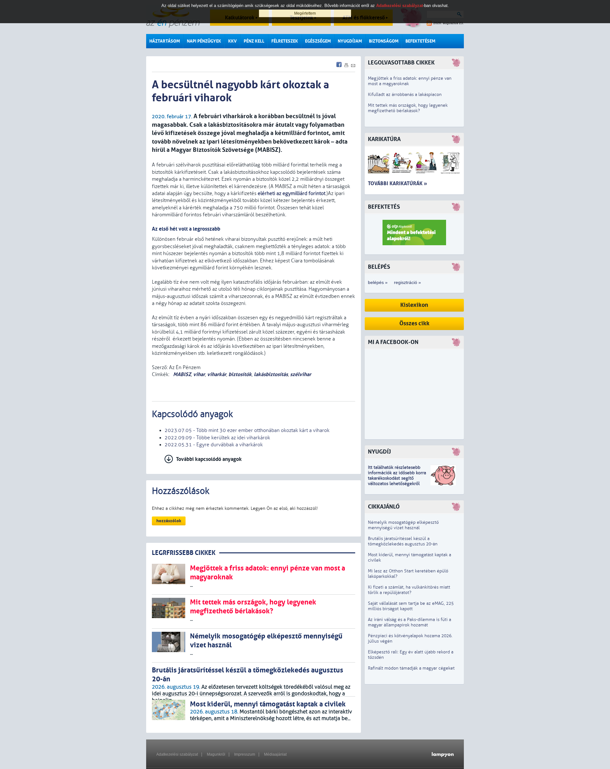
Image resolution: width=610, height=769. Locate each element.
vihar (199, 374)
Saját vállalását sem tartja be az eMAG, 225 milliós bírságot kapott (411, 606)
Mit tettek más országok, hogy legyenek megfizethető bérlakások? (408, 108)
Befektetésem (420, 41)
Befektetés (384, 207)
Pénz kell (254, 41)
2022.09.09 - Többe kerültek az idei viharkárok (217, 438)
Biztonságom (383, 41)
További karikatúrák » (397, 183)
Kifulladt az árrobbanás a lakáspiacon (405, 94)
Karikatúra (384, 139)
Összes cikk (414, 323)
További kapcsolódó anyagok (209, 459)
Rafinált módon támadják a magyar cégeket (411, 668)
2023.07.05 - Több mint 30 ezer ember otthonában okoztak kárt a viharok (247, 430)
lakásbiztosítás (271, 374)
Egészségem (318, 41)
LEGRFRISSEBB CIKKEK (183, 553)
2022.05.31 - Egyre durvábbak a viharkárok (214, 445)
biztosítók (240, 374)
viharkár (216, 374)
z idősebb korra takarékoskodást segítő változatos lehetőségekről (397, 478)
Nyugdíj (379, 452)
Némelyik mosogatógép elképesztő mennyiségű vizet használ (403, 525)
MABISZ (181, 374)
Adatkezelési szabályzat (177, 754)
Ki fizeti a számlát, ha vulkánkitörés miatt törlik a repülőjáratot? (409, 589)
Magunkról (216, 754)
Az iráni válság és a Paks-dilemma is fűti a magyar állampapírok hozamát (409, 622)
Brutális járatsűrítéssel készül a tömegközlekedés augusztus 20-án (402, 541)
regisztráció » (407, 282)
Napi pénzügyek (204, 41)
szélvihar (300, 374)
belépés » (378, 282)
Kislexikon (414, 305)
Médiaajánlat (275, 754)
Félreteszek (284, 41)
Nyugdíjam (350, 41)
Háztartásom (164, 41)
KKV (232, 41)
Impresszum (244, 754)
